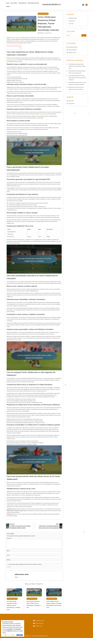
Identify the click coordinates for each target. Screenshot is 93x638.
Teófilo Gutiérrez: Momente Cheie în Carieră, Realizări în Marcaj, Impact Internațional (77, 83)
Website (8, 559)
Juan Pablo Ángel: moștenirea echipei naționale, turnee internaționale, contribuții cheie (13, 605)
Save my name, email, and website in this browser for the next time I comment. (25, 564)
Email (8, 555)
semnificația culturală (11, 59)
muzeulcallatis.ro (51, 4)
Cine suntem (14, 3)
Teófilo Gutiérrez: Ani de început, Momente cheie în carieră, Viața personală (77, 71)
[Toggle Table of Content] (19, 48)
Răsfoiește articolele (33, 3)
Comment (9, 538)
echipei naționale (42, 113)
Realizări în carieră (72, 52)
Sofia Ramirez (49, 33)
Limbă (7, 6)
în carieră (41, 419)
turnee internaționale (48, 39)
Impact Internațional (43, 13)
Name (8, 550)
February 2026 (71, 103)
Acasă (7, 3)
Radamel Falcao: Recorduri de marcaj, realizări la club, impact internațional (76, 88)
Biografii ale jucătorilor (73, 47)
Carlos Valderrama (16, 37)
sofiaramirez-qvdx (22, 574)
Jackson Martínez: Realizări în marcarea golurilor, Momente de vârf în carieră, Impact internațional (77, 77)
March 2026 (71, 100)
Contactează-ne (22, 3)
